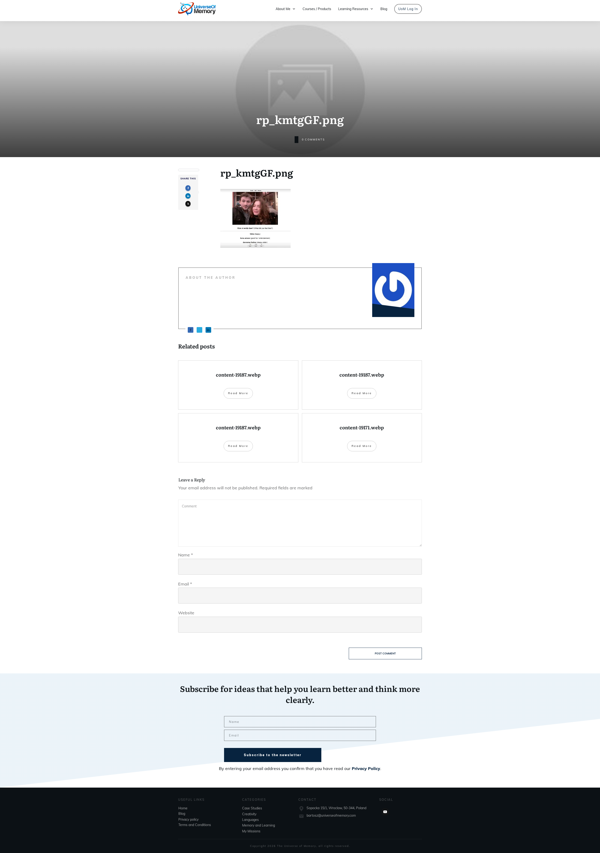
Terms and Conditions (194, 825)
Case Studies (252, 808)
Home (183, 808)
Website (186, 612)
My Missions (251, 831)
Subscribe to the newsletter (272, 755)
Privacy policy (188, 819)
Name (185, 555)
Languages (250, 820)
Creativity (249, 814)
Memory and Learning (258, 825)
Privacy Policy (366, 768)
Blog (181, 813)
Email (185, 584)
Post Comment (385, 653)
